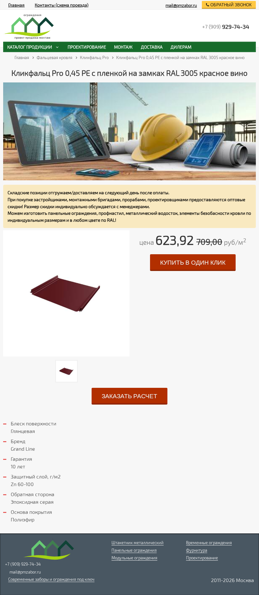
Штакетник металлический (137, 542)
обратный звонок (230, 5)
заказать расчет (129, 396)
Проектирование (202, 557)
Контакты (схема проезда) (61, 5)
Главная (16, 5)
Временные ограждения (209, 542)
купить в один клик (193, 262)
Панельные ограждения (134, 550)
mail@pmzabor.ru (181, 5)
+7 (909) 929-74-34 (23, 564)
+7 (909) (225, 26)
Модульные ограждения (134, 557)
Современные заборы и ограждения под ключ (51, 579)
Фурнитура (196, 550)
